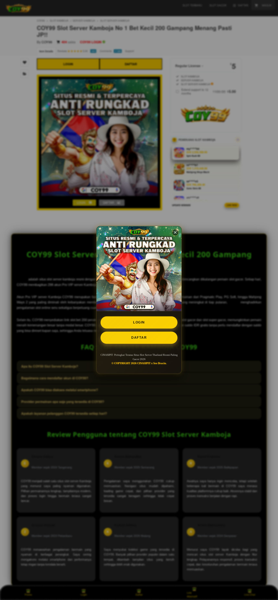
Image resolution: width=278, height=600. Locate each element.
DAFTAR (139, 337)
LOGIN (139, 322)
